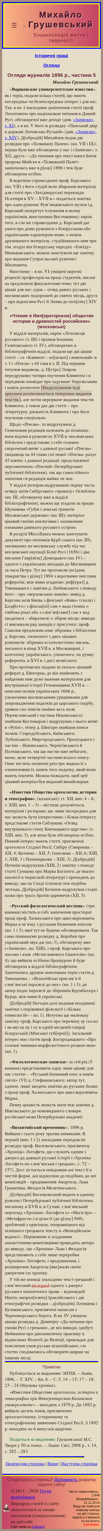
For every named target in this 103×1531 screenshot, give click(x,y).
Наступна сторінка (79, 1463)
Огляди (51, 65)
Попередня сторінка (25, 1463)
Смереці (38, 1527)
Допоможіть (66, 1480)
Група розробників (31, 1494)
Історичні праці (51, 55)
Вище (53, 1463)
